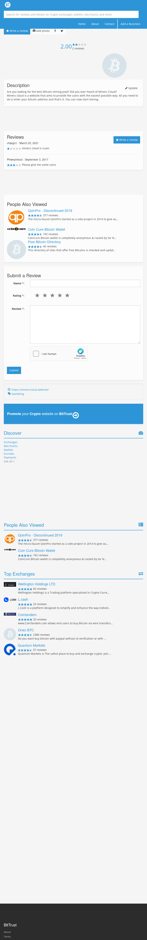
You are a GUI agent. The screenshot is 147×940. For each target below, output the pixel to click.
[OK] (51, 295)
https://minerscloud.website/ (30, 389)
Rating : (18, 295)
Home (82, 24)
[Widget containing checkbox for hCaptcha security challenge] (59, 353)
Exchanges (10, 442)
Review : (18, 309)
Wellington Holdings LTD (36, 583)
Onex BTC (26, 629)
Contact (109, 24)
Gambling (18, 394)
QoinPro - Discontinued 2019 (50, 210)
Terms (7, 936)
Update (132, 88)
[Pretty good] (59, 295)
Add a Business (130, 24)
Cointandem (27, 614)
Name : (18, 283)
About (95, 24)
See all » (9, 461)
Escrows (9, 453)
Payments (10, 457)
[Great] (66, 295)
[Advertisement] (73, 118)
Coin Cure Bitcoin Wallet (46, 229)
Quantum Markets (31, 645)
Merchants (11, 446)
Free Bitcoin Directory (44, 241)
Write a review (18, 31)
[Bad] (44, 295)
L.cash (23, 599)
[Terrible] (36, 295)
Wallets (8, 450)
